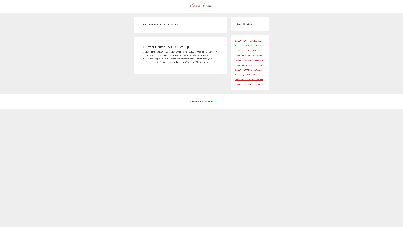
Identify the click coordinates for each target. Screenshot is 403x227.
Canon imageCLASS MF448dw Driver (247, 75)
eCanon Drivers (207, 101)
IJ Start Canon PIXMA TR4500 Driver (248, 51)
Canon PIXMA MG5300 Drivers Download (249, 60)
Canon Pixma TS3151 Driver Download (248, 65)
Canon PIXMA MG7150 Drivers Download (249, 46)
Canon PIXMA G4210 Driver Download (248, 41)
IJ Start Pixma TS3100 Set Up (166, 46)
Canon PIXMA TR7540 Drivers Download (249, 70)
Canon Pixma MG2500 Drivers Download (249, 55)
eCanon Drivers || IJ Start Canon (201, 6)
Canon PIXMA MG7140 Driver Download (249, 84)
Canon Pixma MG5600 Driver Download (249, 80)
